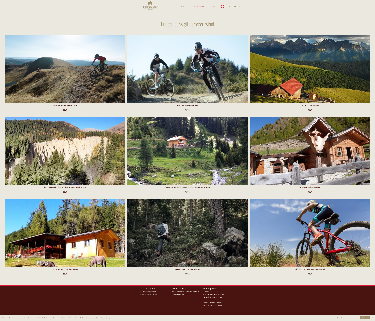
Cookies (219, 303)
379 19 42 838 (149, 289)
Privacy (212, 303)
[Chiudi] (372, 317)
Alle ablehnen (353, 318)
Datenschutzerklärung (103, 318)
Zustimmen (365, 318)
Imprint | (206, 303)
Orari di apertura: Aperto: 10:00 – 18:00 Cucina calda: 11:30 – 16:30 (213, 291)
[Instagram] (222, 6)
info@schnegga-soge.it (148, 292)
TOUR (65, 110)
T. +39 (142, 289)
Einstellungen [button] (341, 318)
